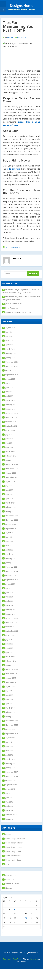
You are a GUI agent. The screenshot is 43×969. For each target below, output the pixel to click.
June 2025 (9, 387)
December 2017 (11, 772)
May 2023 (9, 494)
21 (26, 918)
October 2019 (10, 678)
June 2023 (9, 490)
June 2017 (9, 797)
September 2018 (11, 733)
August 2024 (10, 430)
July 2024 (8, 434)
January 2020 (10, 665)
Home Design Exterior (13, 843)
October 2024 (10, 422)
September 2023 (11, 477)
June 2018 (9, 746)
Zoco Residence (11, 308)
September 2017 (11, 785)
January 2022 (10, 563)
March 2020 (10, 656)
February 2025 (10, 404)
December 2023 (11, 464)
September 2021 (11, 580)
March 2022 (10, 554)
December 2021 (11, 567)
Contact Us (9, 879)
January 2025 (10, 409)
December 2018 (11, 721)
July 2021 (8, 588)
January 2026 (10, 357)
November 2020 (11, 622)
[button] (2, 9)
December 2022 (11, 516)
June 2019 (9, 695)
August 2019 (10, 686)
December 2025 (11, 362)
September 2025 (11, 375)
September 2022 (11, 528)
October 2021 (10, 575)
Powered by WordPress (12, 959)
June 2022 (9, 541)
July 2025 (8, 383)
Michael (10, 37)
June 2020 (9, 644)
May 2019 (9, 699)
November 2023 (11, 469)
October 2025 (10, 370)
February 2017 (10, 815)
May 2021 (9, 597)
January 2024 (10, 460)
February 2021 (10, 610)
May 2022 (9, 545)
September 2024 (11, 426)
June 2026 (9, 336)
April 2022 (9, 550)
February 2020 (10, 661)
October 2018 (10, 729)
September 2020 (11, 631)
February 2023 (10, 507)
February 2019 (10, 712)
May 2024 (9, 443)
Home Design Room (13, 851)
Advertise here (10, 875)
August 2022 (10, 533)
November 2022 (11, 520)
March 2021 (10, 605)
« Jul (3, 932)
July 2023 (8, 486)
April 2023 (9, 498)
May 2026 (9, 340)
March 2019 (10, 708)
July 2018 (8, 742)
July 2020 (8, 639)
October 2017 (10, 780)
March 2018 (10, 759)
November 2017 (11, 776)
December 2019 (11, 669)
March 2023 (10, 503)
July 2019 (8, 691)
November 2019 (11, 674)
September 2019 (11, 682)
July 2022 (8, 537)
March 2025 (10, 400)
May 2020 (9, 648)
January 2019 (10, 716)
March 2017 (10, 810)
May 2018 (9, 750)
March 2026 (10, 349)
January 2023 (10, 511)
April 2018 (9, 755)
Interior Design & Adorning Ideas (18, 312)
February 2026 (10, 353)
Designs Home (21, 5)
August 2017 (10, 789)
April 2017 (9, 806)
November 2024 (11, 417)
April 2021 (9, 601)
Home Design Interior (13, 847)
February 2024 (10, 456)
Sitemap (8, 888)
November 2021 (11, 571)
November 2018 (11, 725)
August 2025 (10, 379)
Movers (8, 864)
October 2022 (10, 524)
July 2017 (8, 793)
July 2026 (8, 332)
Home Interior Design (13, 860)
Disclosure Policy (12, 884)
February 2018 (10, 763)
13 (21, 914)
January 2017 (10, 819)
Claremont (34, 959)
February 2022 (10, 558)
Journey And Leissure (13, 304)
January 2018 (10, 768)
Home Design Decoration (15, 838)
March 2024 (10, 451)
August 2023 (10, 481)
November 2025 (11, 366)
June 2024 (9, 439)
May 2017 (9, 802)
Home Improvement (12, 247)
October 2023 (10, 473)
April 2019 (9, 703)
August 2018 (10, 738)
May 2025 (9, 392)
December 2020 (11, 618)
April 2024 (9, 447)
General (8, 834)
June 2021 (9, 592)
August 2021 (10, 584)
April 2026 (9, 345)
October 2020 (10, 627)
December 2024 (11, 413)
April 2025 (9, 396)
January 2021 (10, 614)
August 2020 (10, 635)
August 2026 (10, 328)
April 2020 (9, 652)
